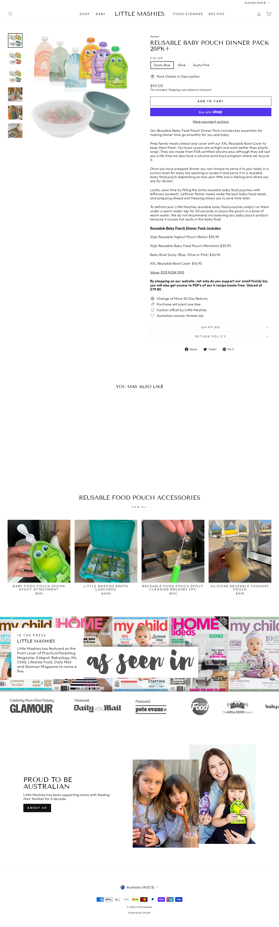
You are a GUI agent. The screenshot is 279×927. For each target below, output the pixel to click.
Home (154, 36)
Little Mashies (140, 14)
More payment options (211, 122)
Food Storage (188, 14)
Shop (85, 14)
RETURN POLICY (210, 336)
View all (139, 507)
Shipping (174, 90)
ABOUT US (37, 807)
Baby (101, 14)
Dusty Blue (162, 65)
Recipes (217, 14)
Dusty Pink (201, 65)
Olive (182, 65)
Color (156, 58)
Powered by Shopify (139, 912)
